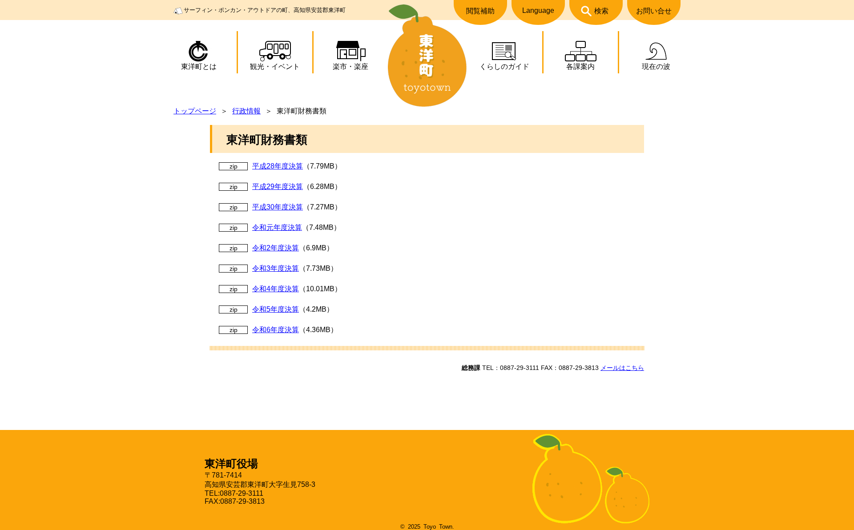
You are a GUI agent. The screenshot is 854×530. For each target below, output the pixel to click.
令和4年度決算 (275, 289)
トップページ (194, 111)
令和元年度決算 (277, 227)
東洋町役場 (231, 464)
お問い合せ (654, 11)
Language (538, 10)
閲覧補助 (480, 11)
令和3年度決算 (275, 268)
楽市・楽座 (350, 66)
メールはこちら (622, 367)
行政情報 (246, 111)
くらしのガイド (504, 66)
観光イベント (275, 66)
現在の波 (656, 66)
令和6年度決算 (275, 329)
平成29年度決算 (277, 186)
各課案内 (580, 66)
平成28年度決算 (277, 166)
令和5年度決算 (275, 309)
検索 (601, 11)
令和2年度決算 (275, 248)
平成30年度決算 (277, 207)
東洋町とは (199, 66)
